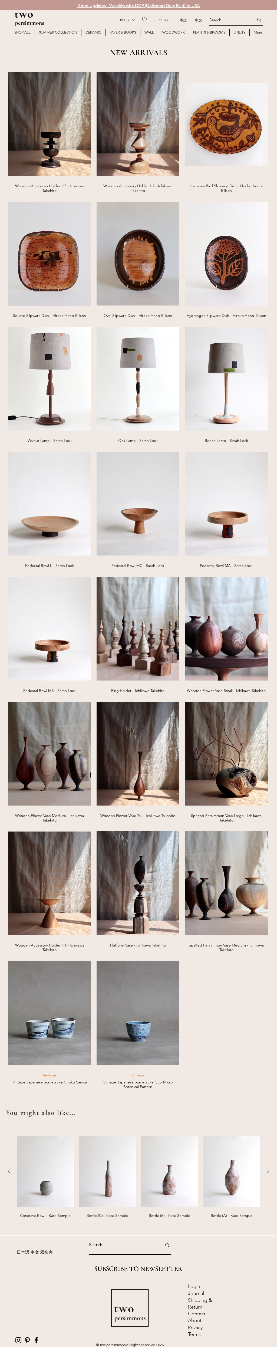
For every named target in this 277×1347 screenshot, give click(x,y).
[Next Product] (268, 1171)
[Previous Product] (9, 1171)
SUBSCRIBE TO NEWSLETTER (138, 1269)
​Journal (196, 1293)
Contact (197, 1314)
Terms (194, 1334)
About (195, 1320)
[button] (126, 20)
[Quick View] (49, 124)
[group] (138, 1181)
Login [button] (194, 1286)
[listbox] (126, 20)
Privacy (195, 1327)
